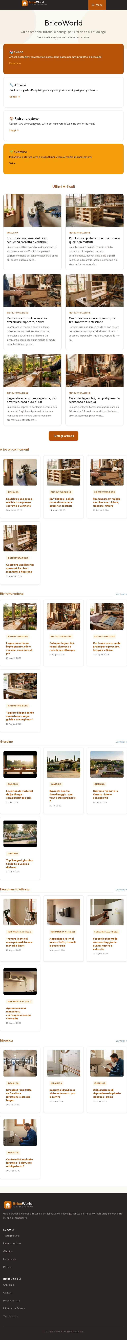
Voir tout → (121, 594)
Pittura (7, 1267)
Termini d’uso (10, 1316)
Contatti (8, 1292)
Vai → (12, 163)
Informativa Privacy (14, 1308)
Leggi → (14, 130)
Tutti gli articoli (63, 436)
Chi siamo (8, 1284)
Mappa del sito (11, 1300)
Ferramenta (9, 1259)
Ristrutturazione (12, 1243)
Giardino (8, 1251)
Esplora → (15, 63)
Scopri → (14, 96)
